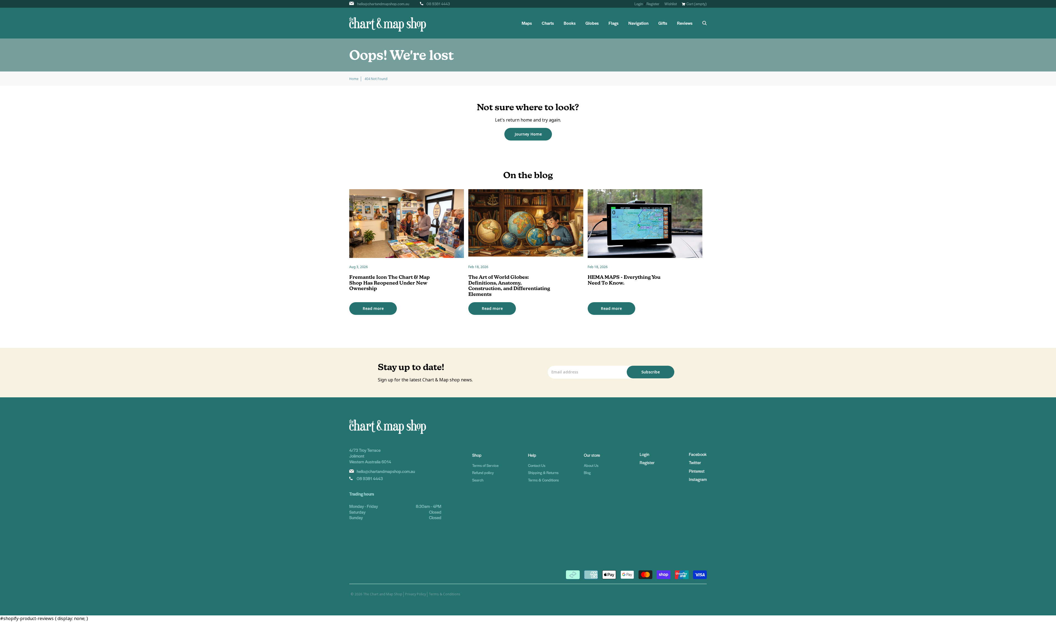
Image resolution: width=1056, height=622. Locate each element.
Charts (548, 23)
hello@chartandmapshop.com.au (383, 3)
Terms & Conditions (543, 480)
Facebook (697, 454)
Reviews (684, 23)
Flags (613, 23)
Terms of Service (485, 465)
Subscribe (650, 372)
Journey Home (528, 134)
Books (570, 23)
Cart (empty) (696, 3)
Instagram (698, 479)
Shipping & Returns (543, 472)
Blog (587, 472)
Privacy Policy (415, 594)
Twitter (695, 462)
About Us (591, 465)
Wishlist (670, 3)
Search (477, 480)
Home (354, 78)
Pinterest (697, 471)
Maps (527, 23)
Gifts (662, 23)
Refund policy (483, 472)
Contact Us (536, 465)
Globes (592, 23)
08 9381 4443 (438, 3)
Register (653, 3)
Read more (373, 308)
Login (638, 3)
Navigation (638, 23)
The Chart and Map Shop (382, 594)
